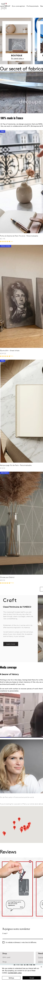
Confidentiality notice (15, 973)
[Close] (40, 968)
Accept (32, 978)
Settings (11, 978)
